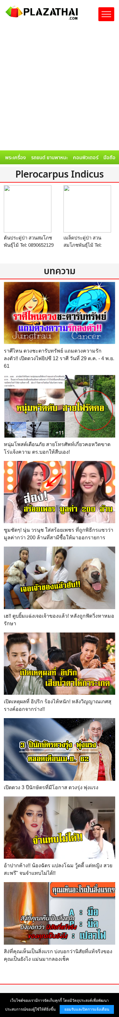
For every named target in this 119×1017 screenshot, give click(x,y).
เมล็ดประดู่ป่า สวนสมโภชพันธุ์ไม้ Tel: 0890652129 (82, 245)
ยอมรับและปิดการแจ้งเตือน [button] (86, 1009)
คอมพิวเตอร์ (85, 157)
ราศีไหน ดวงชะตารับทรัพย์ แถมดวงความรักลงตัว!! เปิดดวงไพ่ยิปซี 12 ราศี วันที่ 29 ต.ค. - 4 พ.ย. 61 (59, 358)
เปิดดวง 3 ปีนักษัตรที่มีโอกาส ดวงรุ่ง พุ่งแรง (51, 787)
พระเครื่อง (15, 157)
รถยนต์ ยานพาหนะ (49, 157)
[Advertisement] (59, 88)
